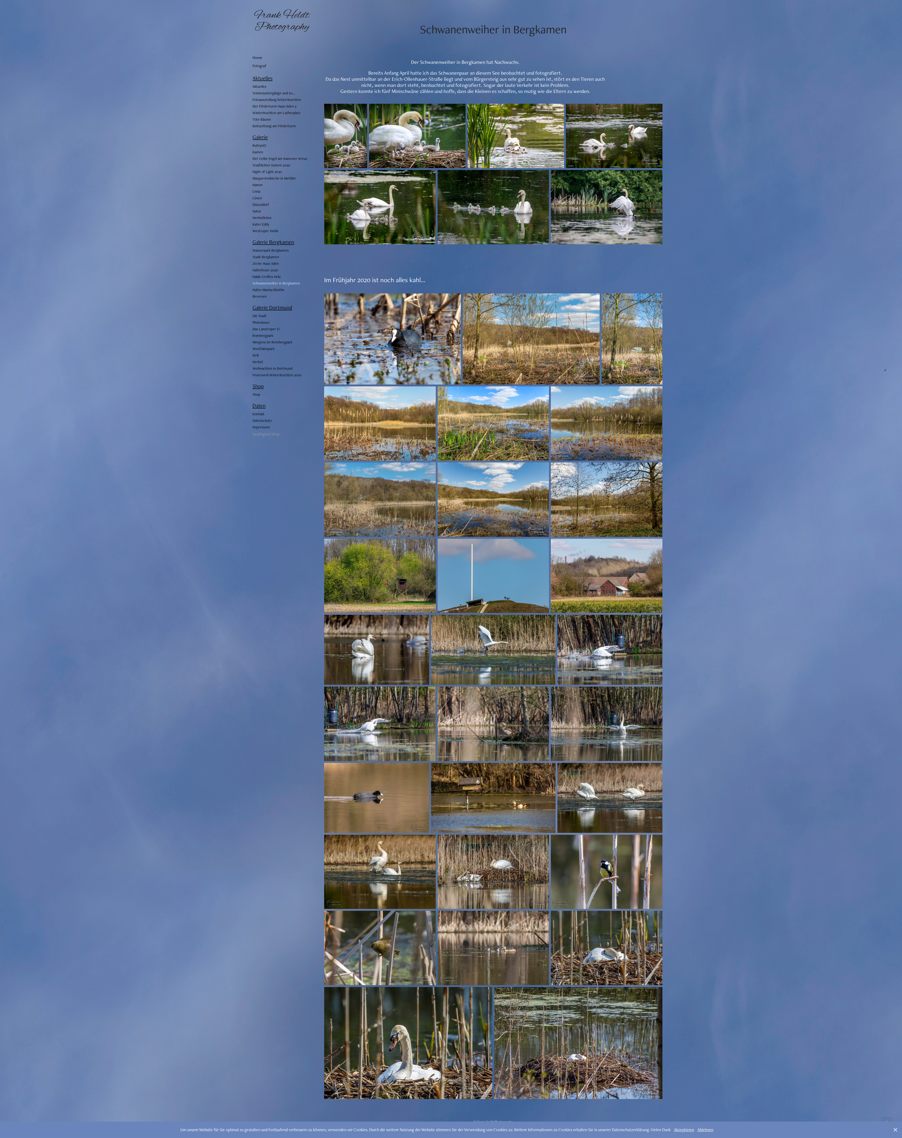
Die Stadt (260, 315)
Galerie (260, 137)
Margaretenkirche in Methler (274, 178)
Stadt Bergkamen (266, 256)
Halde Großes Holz (267, 276)
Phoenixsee (261, 322)
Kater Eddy (261, 224)
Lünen (257, 198)
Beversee (260, 296)
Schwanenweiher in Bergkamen (276, 283)
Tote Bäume (262, 119)
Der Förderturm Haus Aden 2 (274, 106)
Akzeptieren (684, 1129)
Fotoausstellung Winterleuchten (277, 99)
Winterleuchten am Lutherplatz (276, 112)
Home (257, 57)
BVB (256, 355)
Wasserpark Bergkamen (271, 250)
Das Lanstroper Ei (266, 329)
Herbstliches (262, 217)
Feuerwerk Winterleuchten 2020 (277, 375)
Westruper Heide (266, 230)
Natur (257, 211)
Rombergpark (263, 335)
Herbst (258, 361)
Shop (258, 386)
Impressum (261, 427)
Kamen (258, 152)
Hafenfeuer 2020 (265, 270)
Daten (259, 405)
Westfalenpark (263, 348)
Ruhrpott (259, 145)
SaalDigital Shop (266, 434)
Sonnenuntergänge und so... (274, 93)
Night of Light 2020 (267, 171)
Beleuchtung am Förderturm (274, 125)
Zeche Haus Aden (266, 263)
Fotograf (259, 65)
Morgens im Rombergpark (272, 342)
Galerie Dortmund (272, 307)
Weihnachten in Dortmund (272, 368)
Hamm (258, 184)
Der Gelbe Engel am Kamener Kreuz (280, 158)
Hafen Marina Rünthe (268, 289)
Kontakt (258, 413)
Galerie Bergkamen (273, 242)
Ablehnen (705, 1129)
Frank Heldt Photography (283, 21)
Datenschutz (262, 420)
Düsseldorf (261, 204)
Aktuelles (262, 78)
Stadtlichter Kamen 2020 (271, 165)
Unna (256, 191)
